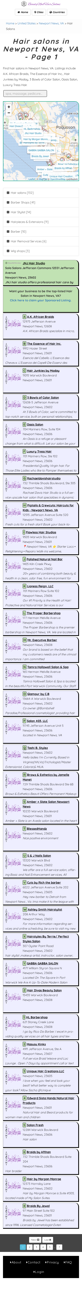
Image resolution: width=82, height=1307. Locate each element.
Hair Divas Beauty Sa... (22, 126)
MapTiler (43, 178)
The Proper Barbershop (44, 613)
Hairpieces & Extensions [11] (29, 222)
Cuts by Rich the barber (44, 882)
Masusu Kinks (36, 1044)
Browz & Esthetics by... (70, 164)
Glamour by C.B (38, 694)
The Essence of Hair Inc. (44, 344)
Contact (34, 1262)
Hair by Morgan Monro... (36, 139)
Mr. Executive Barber (42, 640)
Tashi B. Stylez (37, 748)
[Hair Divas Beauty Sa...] (21, 118)
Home (24, 12)
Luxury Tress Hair (39, 451)
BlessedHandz (37, 829)
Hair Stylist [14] (20, 212)
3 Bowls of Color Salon (43, 397)
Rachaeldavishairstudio (44, 478)
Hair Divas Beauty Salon (44, 990)
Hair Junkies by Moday (43, 370)
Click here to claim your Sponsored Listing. (40, 300)
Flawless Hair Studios (41, 532)
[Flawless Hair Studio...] (50, 163)
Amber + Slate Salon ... (49, 169)
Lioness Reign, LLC (40, 586)
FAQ (68, 1262)
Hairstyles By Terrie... (34, 142)
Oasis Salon (35, 424)
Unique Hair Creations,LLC (45, 1071)
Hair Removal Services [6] (28, 241)
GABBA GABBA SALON (41, 150)
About (16, 1262)
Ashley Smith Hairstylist (45, 909)
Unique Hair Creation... (62, 176)
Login (39, 1272)
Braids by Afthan (63, 168)
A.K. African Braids (40, 317)
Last (47, 1239)
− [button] (9, 112)
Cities (39, 12)
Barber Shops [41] (22, 202)
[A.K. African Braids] (26, 115)
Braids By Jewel (40, 156)
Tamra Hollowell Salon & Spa (47, 667)
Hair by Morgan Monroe (44, 1179)
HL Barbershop (32, 128)
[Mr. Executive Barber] (20, 115)
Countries (58, 12)
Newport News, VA (51, 23)
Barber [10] (18, 231)
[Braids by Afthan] (62, 160)
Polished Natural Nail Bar (45, 559)
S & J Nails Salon (39, 855)
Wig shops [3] (20, 251)
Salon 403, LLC (37, 721)
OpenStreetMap (57, 178)
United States (27, 23)
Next (34, 1239)
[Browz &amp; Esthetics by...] (68, 156)
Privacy (53, 1262)
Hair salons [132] (22, 193)
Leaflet (31, 178)
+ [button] (9, 106)
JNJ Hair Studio (33, 133)
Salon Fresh (35, 1125)
